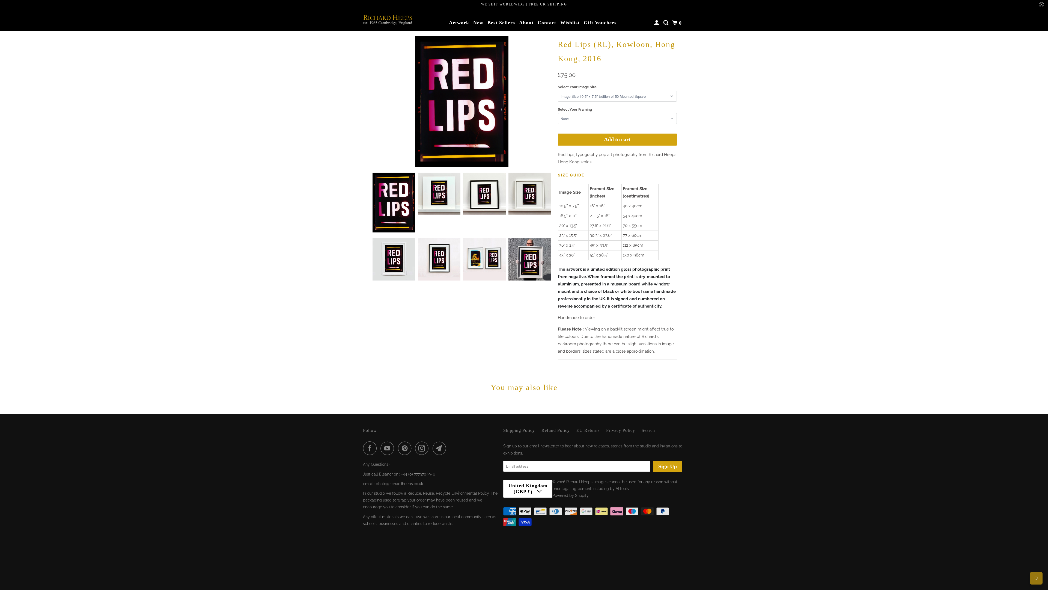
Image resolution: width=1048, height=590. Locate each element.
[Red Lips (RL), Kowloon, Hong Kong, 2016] (461, 101)
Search (648, 430)
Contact (547, 22)
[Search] (666, 22)
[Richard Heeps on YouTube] (388, 448)
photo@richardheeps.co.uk (399, 484)
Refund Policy (555, 430)
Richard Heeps (579, 482)
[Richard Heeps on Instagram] (423, 448)
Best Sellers (501, 22)
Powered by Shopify (570, 495)
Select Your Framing (575, 109)
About (526, 22)
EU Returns (588, 430)
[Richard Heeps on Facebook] (371, 448)
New (478, 22)
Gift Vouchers (600, 22)
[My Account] (657, 22)
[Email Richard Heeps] (441, 448)
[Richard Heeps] (387, 20)
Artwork (459, 22)
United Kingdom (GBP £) (527, 488)
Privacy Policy (620, 430)
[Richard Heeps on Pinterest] (406, 448)
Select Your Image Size (577, 87)
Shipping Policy (519, 430)
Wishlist (570, 22)
